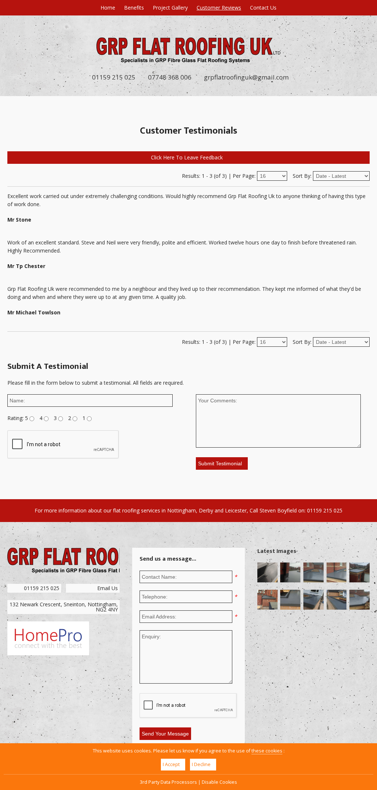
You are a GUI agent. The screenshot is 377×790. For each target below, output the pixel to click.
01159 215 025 (113, 77)
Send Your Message (165, 734)
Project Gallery (170, 7)
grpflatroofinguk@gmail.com (246, 77)
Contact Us (263, 7)
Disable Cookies (219, 782)
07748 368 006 (169, 77)
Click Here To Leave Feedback (187, 157)
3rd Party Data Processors (168, 782)
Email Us (107, 588)
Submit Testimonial (220, 463)
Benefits (134, 7)
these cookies (266, 751)
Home (108, 7)
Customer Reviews (219, 7)
